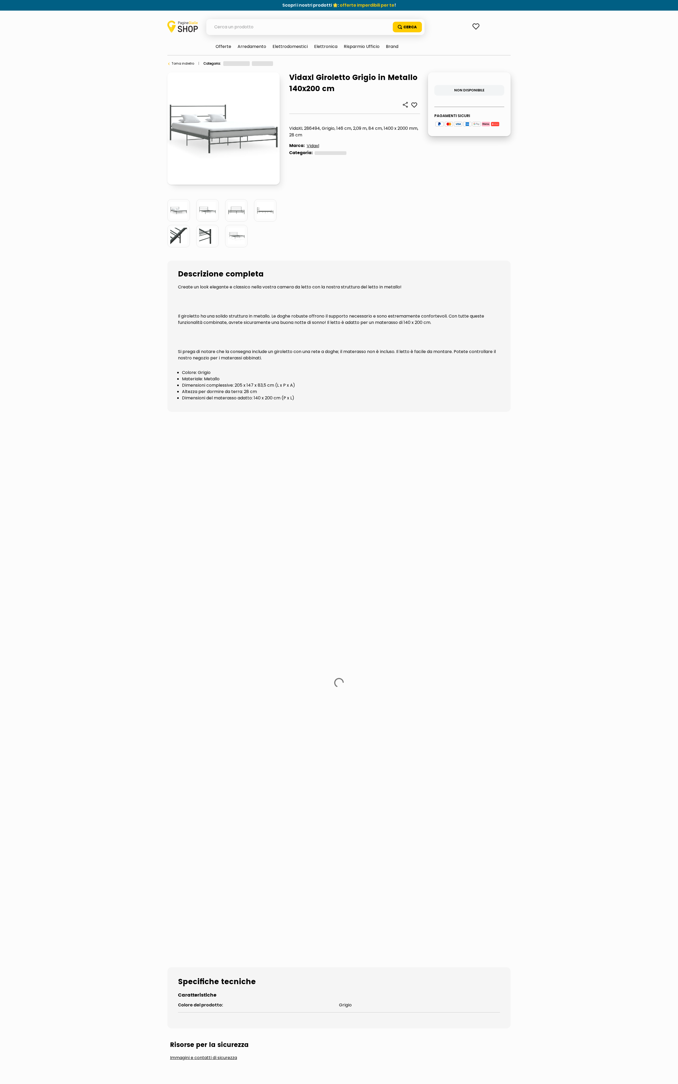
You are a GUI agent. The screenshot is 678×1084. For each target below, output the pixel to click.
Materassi (251, 570)
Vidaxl (313, 146)
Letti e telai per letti (325, 63)
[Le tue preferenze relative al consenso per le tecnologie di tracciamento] (669, 1075)
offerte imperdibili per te (367, 5)
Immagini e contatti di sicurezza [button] (203, 530)
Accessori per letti (199, 570)
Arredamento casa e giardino (247, 63)
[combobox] (315, 27)
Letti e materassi (291, 63)
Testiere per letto (302, 570)
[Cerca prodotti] (407, 27)
